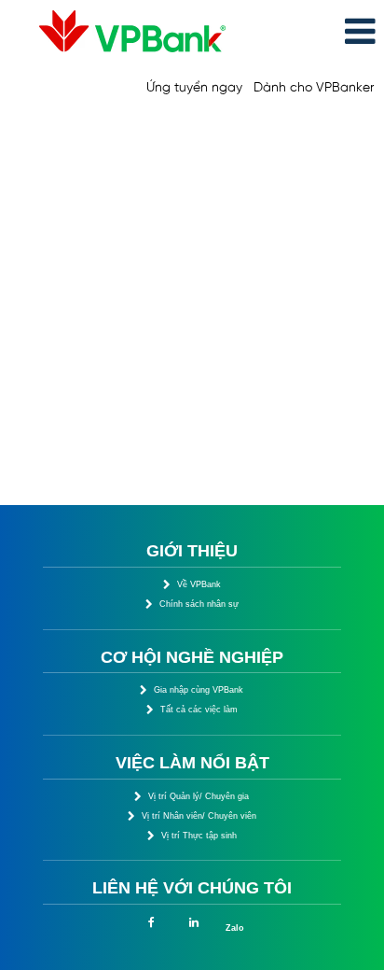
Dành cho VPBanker (314, 88)
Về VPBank (199, 584)
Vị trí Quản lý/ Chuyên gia (198, 796)
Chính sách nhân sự (199, 604)
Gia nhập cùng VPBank (198, 690)
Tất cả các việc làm (199, 709)
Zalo (235, 928)
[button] (320, 32)
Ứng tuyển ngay (194, 88)
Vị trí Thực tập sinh (199, 835)
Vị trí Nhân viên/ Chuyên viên (199, 816)
